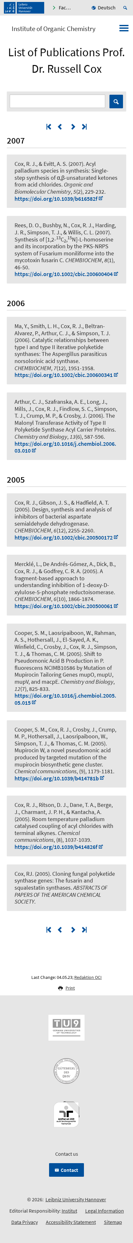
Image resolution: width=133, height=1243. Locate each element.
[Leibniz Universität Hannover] (24, 8)
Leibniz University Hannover (76, 1199)
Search (116, 101)
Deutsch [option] (107, 7)
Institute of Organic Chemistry (54, 29)
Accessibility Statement (71, 1222)
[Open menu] (124, 30)
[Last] (83, 126)
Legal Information (104, 1210)
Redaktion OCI (88, 977)
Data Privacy (24, 1222)
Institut (69, 1210)
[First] (49, 126)
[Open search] (126, 7)
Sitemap (113, 1222)
